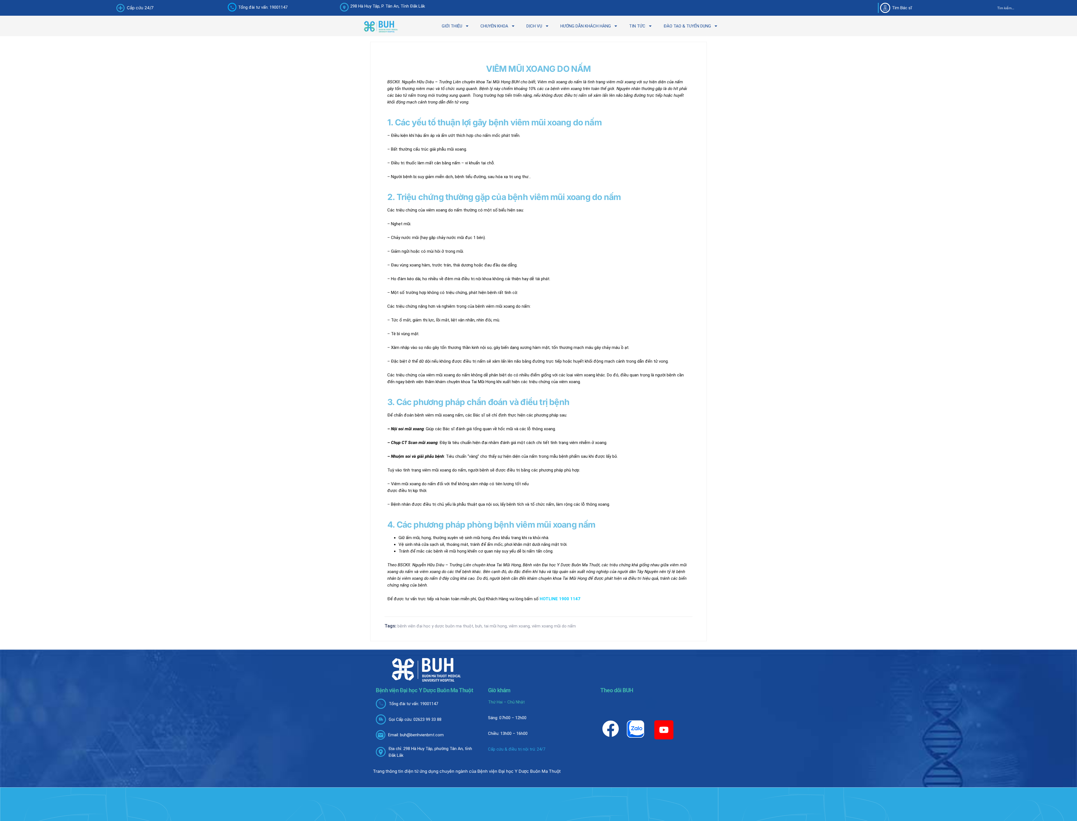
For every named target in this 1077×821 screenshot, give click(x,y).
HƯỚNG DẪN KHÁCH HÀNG (585, 26)
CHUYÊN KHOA (494, 26)
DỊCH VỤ (534, 26)
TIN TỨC (637, 26)
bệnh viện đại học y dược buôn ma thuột (435, 626)
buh (478, 626)
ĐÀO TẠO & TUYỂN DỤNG (687, 26)
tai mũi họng (495, 626)
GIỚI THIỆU (452, 26)
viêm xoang (519, 626)
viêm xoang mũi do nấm (554, 626)
